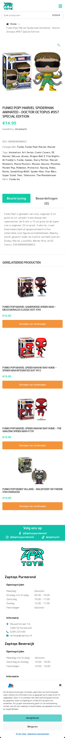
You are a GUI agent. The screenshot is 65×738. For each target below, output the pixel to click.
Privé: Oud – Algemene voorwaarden (32, 733)
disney (25, 156)
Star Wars (50, 171)
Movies (36, 164)
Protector (33, 167)
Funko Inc (14, 179)
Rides (52, 167)
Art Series (28, 152)
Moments (7, 164)
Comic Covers (42, 152)
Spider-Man (37, 171)
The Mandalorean (46, 175)
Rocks (5, 171)
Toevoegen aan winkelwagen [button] (32, 323)
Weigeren (32, 726)
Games (28, 160)
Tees (19, 175)
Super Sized (9, 175)
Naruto (45, 164)
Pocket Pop (8, 167)
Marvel (51, 147)
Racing (44, 167)
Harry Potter (41, 160)
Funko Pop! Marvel (35, 147)
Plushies (55, 164)
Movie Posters (22, 164)
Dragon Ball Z (37, 156)
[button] (60, 685)
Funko (20, 147)
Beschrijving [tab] (16, 198)
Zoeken (56, 15)
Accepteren (32, 718)
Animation (15, 152)
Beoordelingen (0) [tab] (47, 200)
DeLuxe (16, 156)
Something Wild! (19, 171)
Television (29, 175)
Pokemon (21, 167)
